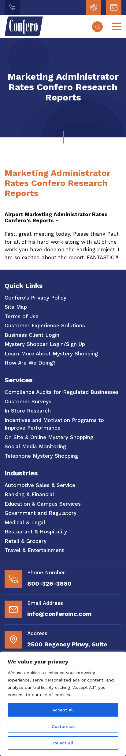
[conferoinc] (24, 34)
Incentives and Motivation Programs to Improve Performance (54, 424)
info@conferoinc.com (59, 613)
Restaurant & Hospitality (36, 532)
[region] (63, 704)
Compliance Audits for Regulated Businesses (62, 392)
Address (37, 633)
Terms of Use (22, 316)
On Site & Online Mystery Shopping (49, 437)
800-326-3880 (49, 583)
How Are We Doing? (30, 363)
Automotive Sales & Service (40, 485)
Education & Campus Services (43, 504)
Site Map (16, 307)
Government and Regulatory (40, 513)
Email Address (45, 603)
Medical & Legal (25, 522)
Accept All (63, 709)
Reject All (63, 742)
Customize (63, 726)
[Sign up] (113, 7)
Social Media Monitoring (35, 446)
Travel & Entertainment (34, 550)
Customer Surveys (28, 401)
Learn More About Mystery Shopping (51, 354)
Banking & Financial (29, 494)
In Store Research (28, 411)
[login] (93, 7)
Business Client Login (32, 335)
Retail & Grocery (25, 541)
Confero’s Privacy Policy (35, 298)
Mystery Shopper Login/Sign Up (45, 344)
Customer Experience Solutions (45, 325)
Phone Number (46, 572)
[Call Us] (12, 7)
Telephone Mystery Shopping (41, 456)
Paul (112, 234)
